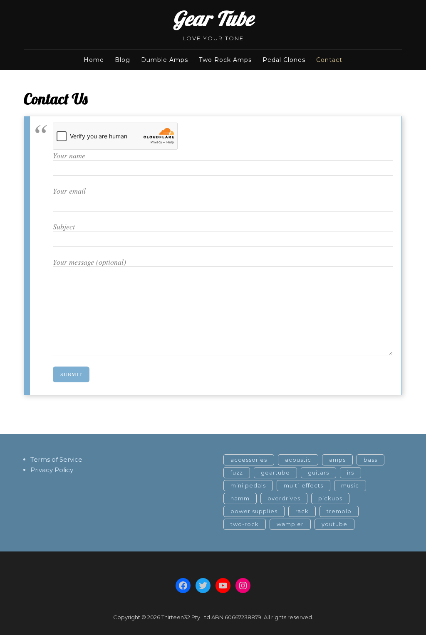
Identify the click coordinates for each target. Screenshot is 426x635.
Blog (122, 60)
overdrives (283, 498)
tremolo (339, 511)
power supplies (253, 511)
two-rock (244, 524)
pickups (330, 498)
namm (240, 498)
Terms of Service (56, 459)
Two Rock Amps (225, 60)
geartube (275, 472)
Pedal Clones (284, 60)
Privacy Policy (51, 470)
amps (337, 459)
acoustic (298, 459)
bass (370, 459)
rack (302, 511)
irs (350, 472)
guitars (318, 472)
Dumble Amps (164, 60)
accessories (248, 459)
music (350, 485)
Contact (329, 60)
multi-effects (303, 485)
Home (94, 60)
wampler (290, 524)
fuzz (236, 472)
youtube (334, 524)
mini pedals (248, 485)
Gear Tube (213, 18)
